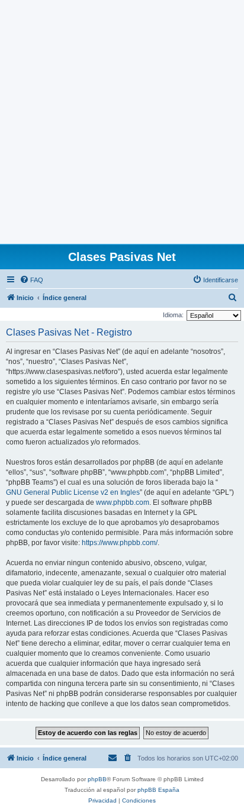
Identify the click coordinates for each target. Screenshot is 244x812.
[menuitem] (31, 280)
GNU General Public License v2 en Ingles (73, 492)
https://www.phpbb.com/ (120, 543)
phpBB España (158, 790)
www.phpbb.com (122, 502)
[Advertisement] (122, 122)
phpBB (97, 779)
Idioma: (173, 314)
